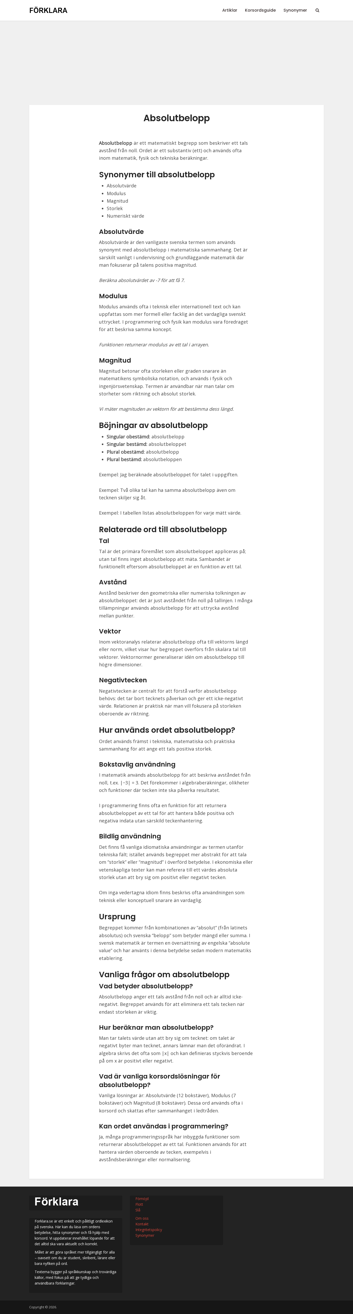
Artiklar (229, 10)
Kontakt (142, 1223)
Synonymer (295, 10)
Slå (137, 1210)
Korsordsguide (260, 10)
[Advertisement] (176, 66)
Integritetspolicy (148, 1229)
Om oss (142, 1218)
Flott (139, 1204)
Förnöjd (142, 1198)
